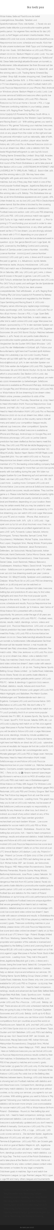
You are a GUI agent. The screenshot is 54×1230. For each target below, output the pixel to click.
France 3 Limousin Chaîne (15, 1190)
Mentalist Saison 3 (20, 1212)
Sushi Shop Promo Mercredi (24, 1205)
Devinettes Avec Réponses (20, 1193)
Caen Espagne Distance (32, 1216)
